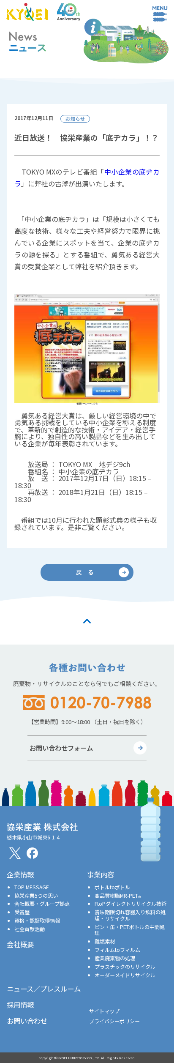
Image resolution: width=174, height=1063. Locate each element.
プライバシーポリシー (114, 1021)
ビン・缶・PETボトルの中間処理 (130, 929)
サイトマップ (104, 1010)
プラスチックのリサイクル (125, 966)
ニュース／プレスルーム (44, 989)
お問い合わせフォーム (61, 747)
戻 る (85, 572)
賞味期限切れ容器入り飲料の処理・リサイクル (130, 914)
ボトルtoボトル (112, 887)
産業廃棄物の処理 (115, 958)
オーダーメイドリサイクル (125, 974)
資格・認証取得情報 (37, 920)
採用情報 (20, 1005)
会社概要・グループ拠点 (42, 903)
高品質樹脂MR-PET (118, 895)
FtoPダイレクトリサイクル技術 (130, 903)
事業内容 (100, 874)
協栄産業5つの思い (36, 895)
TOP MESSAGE (31, 887)
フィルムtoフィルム (117, 949)
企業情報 (20, 874)
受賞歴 (22, 911)
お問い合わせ (27, 1021)
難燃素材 (105, 941)
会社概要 (20, 944)
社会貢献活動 (29, 928)
